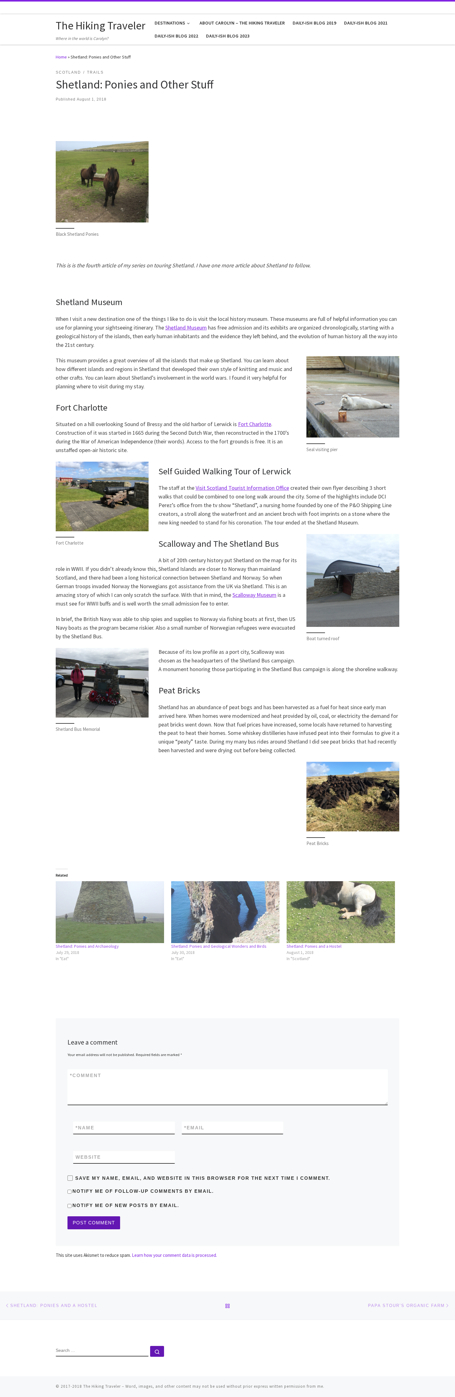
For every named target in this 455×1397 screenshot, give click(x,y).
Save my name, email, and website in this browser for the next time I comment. (202, 1178)
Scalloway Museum (254, 594)
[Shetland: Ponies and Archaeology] (110, 912)
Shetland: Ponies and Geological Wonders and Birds (218, 946)
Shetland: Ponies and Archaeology (87, 946)
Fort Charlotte (254, 424)
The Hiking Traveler (102, 1386)
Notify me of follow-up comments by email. (143, 1191)
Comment (85, 1075)
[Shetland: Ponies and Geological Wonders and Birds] (225, 912)
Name (85, 1127)
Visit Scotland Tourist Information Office (242, 487)
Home (61, 57)
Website (88, 1157)
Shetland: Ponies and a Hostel (314, 946)
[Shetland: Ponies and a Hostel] (341, 912)
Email (194, 1127)
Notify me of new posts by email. (125, 1205)
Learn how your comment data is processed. (174, 1255)
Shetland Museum (186, 327)
